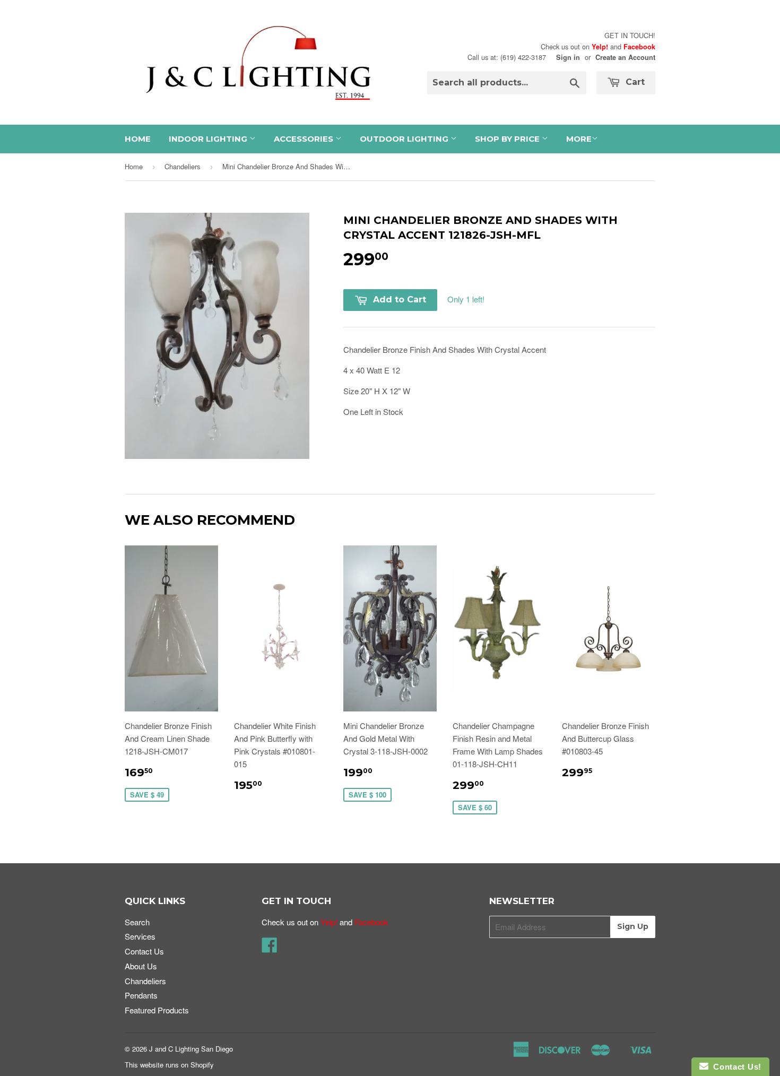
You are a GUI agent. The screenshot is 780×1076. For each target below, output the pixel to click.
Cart (634, 82)
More (579, 139)
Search (137, 921)
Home (138, 139)
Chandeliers (182, 166)
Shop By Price (508, 139)
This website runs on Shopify (169, 1065)
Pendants (141, 995)
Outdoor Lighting (405, 139)
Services (140, 936)
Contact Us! (734, 1066)
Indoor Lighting (209, 139)
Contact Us (144, 951)
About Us (141, 965)
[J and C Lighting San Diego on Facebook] (270, 947)
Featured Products (157, 1010)
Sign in (568, 57)
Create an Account (625, 57)
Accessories (304, 139)
